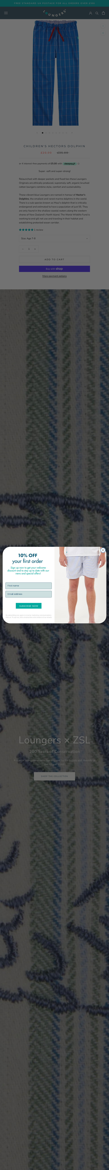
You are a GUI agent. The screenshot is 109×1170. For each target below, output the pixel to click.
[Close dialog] (103, 550)
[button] (28, 606)
